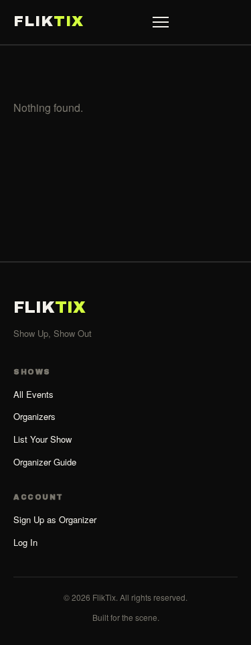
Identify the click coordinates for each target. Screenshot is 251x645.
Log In (25, 542)
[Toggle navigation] (161, 22)
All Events (33, 394)
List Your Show (42, 439)
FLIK (48, 21)
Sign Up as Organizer (54, 519)
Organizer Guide (44, 461)
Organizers (34, 416)
